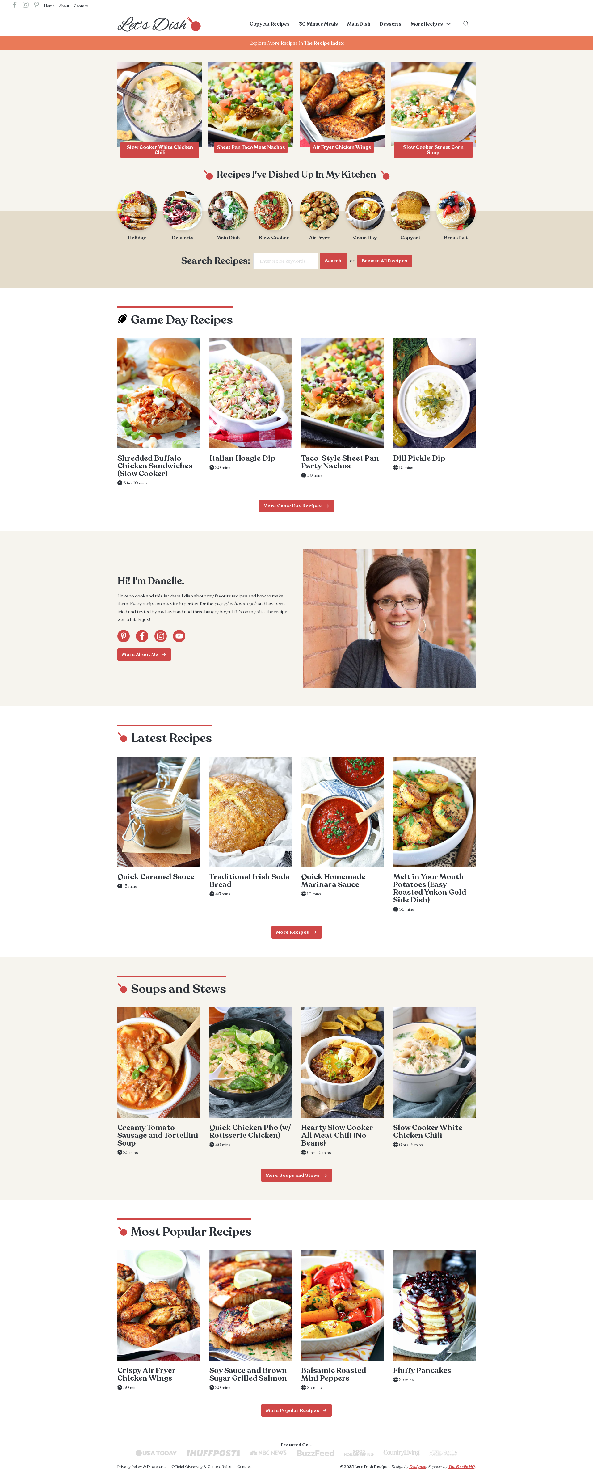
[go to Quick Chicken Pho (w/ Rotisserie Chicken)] (250, 1062)
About (64, 5)
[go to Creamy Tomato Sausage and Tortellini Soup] (158, 1062)
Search (333, 261)
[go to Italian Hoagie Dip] (250, 393)
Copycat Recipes (270, 24)
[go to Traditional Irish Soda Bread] (250, 812)
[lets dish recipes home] (159, 24)
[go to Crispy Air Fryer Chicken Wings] (158, 1305)
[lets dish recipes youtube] (179, 636)
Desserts (391, 24)
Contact (81, 5)
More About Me (140, 654)
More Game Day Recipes (292, 506)
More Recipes (427, 24)
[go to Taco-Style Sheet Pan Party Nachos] (342, 393)
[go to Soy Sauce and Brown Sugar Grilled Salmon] (250, 1305)
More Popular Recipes (292, 1410)
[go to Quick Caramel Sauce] (158, 812)
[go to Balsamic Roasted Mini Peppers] (342, 1305)
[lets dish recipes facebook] (15, 6)
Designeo (417, 1467)
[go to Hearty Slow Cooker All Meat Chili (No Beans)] (342, 1062)
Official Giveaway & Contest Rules (201, 1467)
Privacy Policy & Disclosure (141, 1467)
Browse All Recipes (384, 261)
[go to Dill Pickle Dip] (434, 393)
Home (49, 5)
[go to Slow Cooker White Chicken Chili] (434, 1062)
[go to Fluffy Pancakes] (434, 1305)
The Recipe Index (324, 43)
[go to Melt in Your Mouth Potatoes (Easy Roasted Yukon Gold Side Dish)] (434, 812)
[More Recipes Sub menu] (448, 24)
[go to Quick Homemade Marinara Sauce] (342, 812)
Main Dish (358, 24)
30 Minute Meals (318, 24)
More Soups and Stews (293, 1175)
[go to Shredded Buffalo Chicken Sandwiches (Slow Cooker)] (158, 393)
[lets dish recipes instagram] (26, 6)
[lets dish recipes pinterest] (36, 6)
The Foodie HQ (461, 1467)
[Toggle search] (466, 24)
